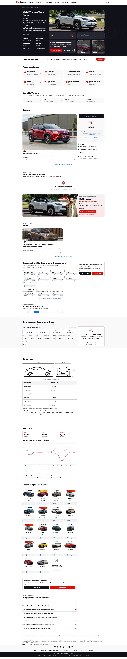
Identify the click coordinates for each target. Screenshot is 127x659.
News (30, 2)
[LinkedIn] (69, 647)
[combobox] (36, 59)
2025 (31, 312)
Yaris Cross (36, 7)
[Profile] (108, 2)
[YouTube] (55, 647)
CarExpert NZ (90, 650)
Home (23, 7)
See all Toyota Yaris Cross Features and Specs (49, 298)
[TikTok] (63, 647)
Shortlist (48, 2)
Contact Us (75, 650)
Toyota (31, 7)
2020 (60, 312)
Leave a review (84, 36)
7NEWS (82, 650)
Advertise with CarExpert (55, 650)
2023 (42, 312)
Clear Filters (73, 327)
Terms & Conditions (64, 653)
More (92, 59)
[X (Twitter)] (66, 647)
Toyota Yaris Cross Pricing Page (33, 477)
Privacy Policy (56, 653)
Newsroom (43, 650)
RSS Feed (71, 653)
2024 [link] (40, 7)
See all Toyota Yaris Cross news (63, 256)
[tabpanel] (63, 137)
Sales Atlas (74, 2)
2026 (25, 312)
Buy (56, 2)
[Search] (106, 2)
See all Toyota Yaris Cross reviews (63, 164)
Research (38, 2)
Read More (25, 34)
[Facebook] (57, 647)
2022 (48, 312)
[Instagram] (60, 647)
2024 (36, 312)
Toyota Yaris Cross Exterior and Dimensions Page (37, 412)
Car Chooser (65, 2)
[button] (83, 47)
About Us (36, 650)
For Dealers (67, 650)
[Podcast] (72, 647)
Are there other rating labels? (90, 137)
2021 (54, 312)
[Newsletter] (103, 2)
